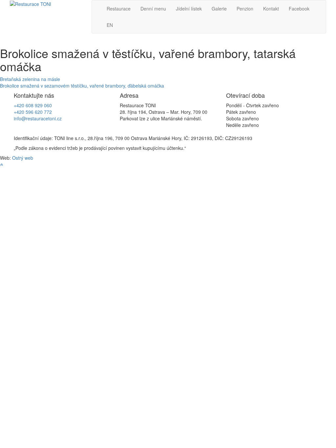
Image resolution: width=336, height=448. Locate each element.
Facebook (299, 8)
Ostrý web (22, 157)
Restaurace (119, 8)
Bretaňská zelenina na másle (30, 79)
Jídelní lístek (189, 8)
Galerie (219, 8)
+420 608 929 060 (33, 105)
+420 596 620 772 (33, 112)
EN (110, 25)
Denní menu (153, 8)
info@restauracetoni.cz (38, 118)
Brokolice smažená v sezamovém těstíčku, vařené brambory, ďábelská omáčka (82, 85)
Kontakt (271, 8)
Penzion (245, 8)
